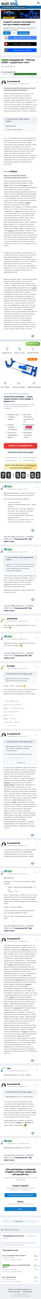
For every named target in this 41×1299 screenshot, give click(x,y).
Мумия (13, 171)
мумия (24, 1031)
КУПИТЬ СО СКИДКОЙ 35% (20, 446)
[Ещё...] (37, 82)
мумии (34, 288)
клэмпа (24, 185)
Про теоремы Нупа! (9, 1277)
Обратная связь (14, 1291)
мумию (27, 202)
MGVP (28, 427)
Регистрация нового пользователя (20, 1195)
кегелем (17, 1008)
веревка (28, 984)
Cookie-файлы (27, 1291)
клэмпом (11, 230)
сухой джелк (24, 949)
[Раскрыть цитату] (7, 119)
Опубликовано (17, 84)
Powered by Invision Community (20, 1296)
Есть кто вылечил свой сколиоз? (14, 1255)
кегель (17, 211)
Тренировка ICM (20, 539)
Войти (7, 33)
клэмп (6, 185)
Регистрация (23, 33)
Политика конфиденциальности (19, 1289)
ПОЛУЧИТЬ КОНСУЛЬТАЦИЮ (20, 452)
